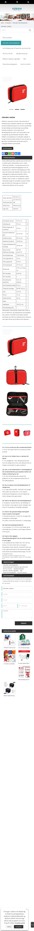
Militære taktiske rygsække (10, 571)
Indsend (23, 623)
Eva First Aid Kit (22, 572)
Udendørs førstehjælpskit (19, 23)
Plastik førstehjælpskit (9, 572)
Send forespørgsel (7, 148)
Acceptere (19, 927)
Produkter (8, 23)
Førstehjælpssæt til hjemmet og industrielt (15, 567)
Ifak (21, 571)
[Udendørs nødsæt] (17, 91)
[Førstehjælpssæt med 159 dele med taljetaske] (24, 671)
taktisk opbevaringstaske (10, 695)
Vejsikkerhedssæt (19, 569)
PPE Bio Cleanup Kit (9, 647)
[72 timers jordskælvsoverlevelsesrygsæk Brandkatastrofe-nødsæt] (9, 655)
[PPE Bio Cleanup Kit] (9, 639)
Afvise (9, 927)
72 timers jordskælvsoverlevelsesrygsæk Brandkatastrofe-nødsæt (10, 664)
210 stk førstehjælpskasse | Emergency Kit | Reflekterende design (24, 648)
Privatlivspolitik (20, 923)
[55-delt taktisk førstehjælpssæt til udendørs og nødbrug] (24, 655)
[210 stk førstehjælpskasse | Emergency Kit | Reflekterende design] (24, 639)
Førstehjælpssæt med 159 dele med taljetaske (24, 679)
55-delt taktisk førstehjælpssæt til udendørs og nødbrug (24, 663)
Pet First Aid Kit (7, 569)
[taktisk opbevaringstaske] (9, 687)
